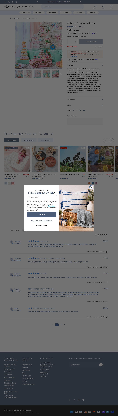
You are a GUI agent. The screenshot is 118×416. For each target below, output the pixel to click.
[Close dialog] (91, 187)
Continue (42, 214)
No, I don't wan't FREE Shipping (41, 220)
